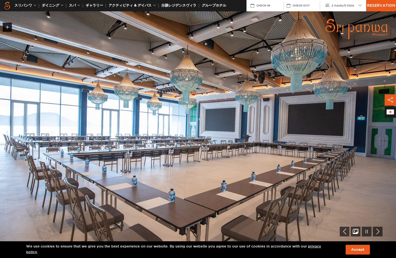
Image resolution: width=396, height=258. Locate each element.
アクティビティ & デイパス (130, 5)
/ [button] (343, 5)
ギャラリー (94, 5)
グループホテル (214, 5)
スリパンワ (23, 5)
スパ (72, 5)
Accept (357, 249)
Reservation (381, 5)
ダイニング (50, 5)
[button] (344, 231)
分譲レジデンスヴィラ (178, 5)
